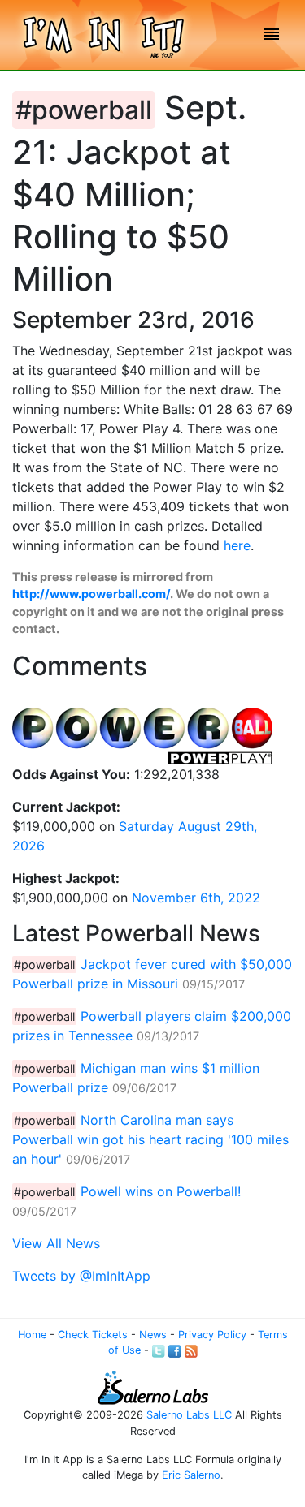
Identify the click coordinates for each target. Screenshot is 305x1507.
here (237, 545)
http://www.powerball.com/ (91, 594)
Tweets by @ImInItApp (81, 1276)
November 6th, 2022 (196, 897)
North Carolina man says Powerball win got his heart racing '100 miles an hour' (150, 1139)
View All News (56, 1243)
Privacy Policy (212, 1334)
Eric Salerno (191, 1475)
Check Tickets (93, 1334)
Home (32, 1334)
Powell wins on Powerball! (161, 1191)
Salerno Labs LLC (189, 1415)
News (153, 1334)
